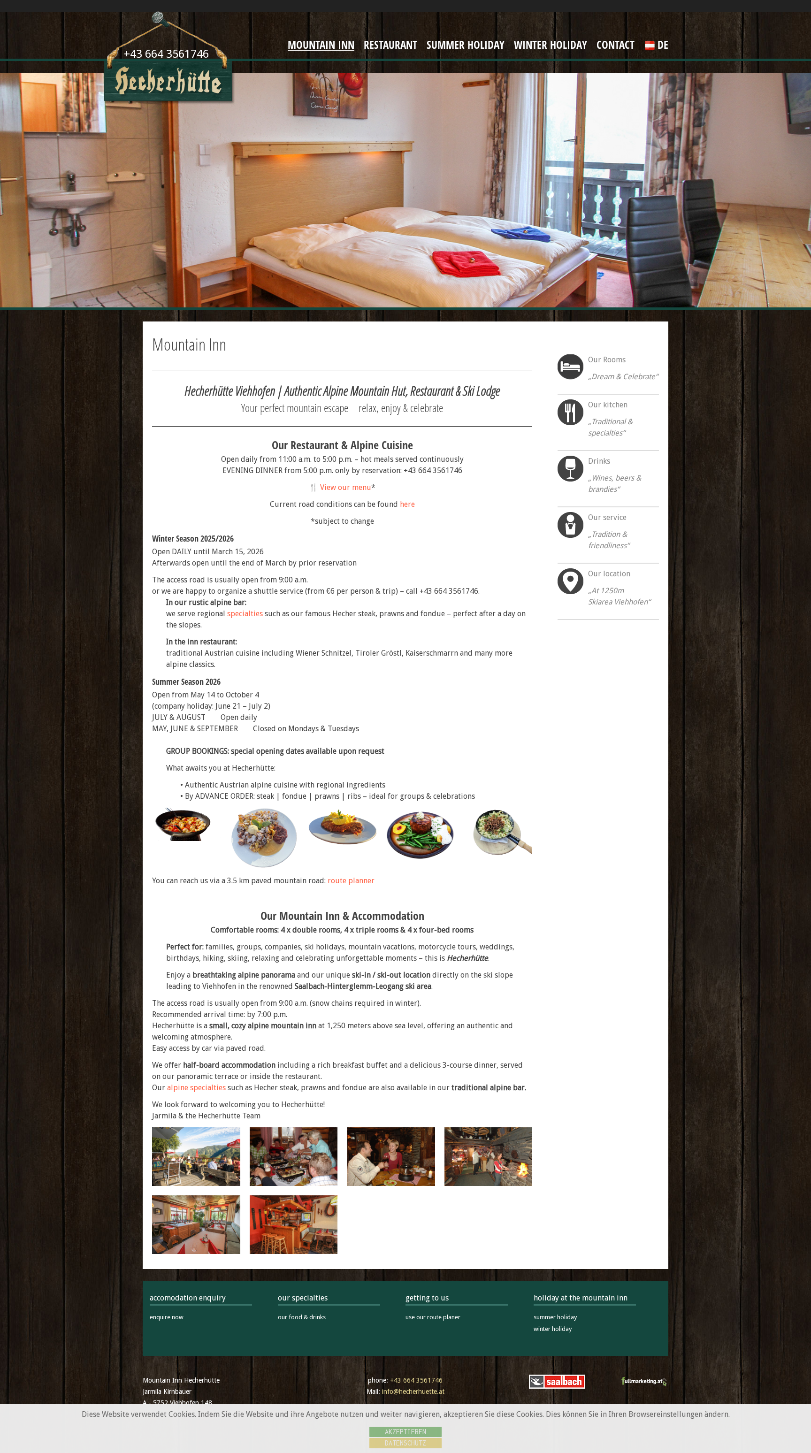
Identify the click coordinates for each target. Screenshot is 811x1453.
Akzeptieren (405, 1432)
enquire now (167, 1317)
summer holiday (555, 1317)
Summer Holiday (466, 44)
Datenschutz (405, 1443)
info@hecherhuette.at (413, 1391)
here (407, 504)
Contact (616, 44)
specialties (245, 613)
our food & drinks (302, 1317)
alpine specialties (196, 1087)
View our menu (345, 487)
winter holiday (553, 1328)
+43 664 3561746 (416, 1380)
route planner (351, 880)
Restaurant (390, 44)
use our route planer (433, 1317)
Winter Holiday (550, 44)
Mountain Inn (321, 44)
